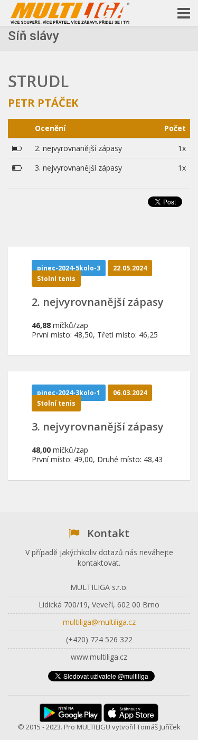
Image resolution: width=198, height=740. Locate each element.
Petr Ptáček (43, 103)
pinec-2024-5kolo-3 (68, 268)
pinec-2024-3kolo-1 (68, 392)
